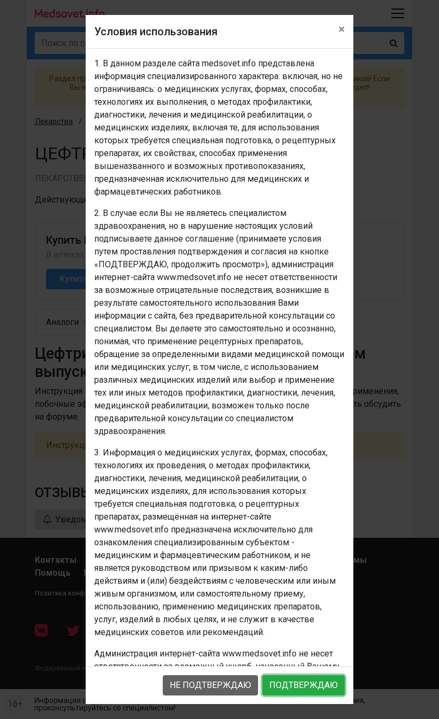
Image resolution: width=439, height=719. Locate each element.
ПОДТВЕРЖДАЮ (303, 685)
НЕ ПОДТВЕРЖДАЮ (210, 685)
